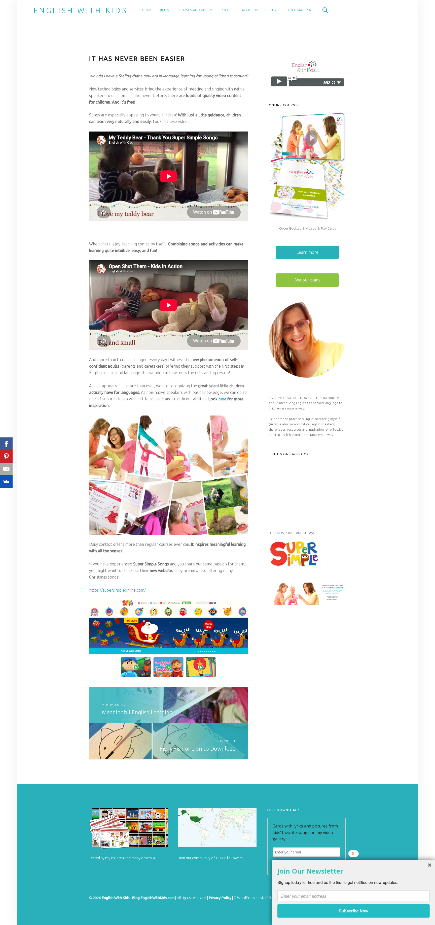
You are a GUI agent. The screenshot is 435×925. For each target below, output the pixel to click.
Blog (164, 10)
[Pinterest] (6, 456)
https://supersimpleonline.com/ (117, 590)
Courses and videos (194, 10)
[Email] (6, 469)
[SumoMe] (6, 481)
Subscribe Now (353, 911)
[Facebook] (6, 443)
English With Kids (80, 10)
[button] (353, 871)
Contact (273, 10)
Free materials (301, 10)
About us (250, 10)
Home (147, 10)
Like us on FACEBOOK (289, 454)
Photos (227, 10)
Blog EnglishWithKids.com (153, 898)
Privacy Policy (220, 898)
